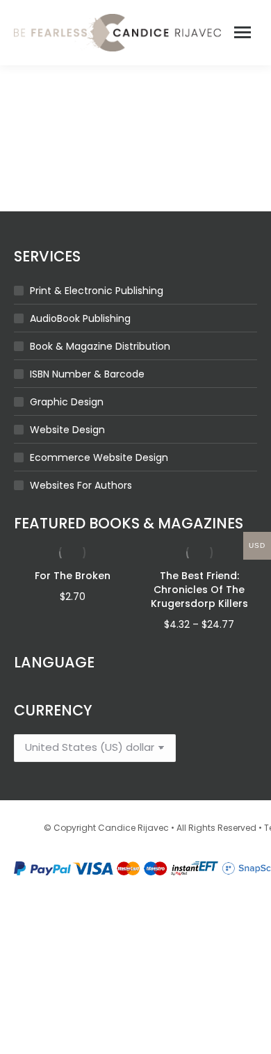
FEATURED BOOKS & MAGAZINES (128, 523)
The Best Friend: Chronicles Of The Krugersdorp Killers (199, 589)
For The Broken (72, 576)
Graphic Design (67, 402)
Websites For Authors (81, 485)
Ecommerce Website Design (99, 457)
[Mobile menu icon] (242, 32)
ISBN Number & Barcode (87, 374)
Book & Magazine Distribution (100, 346)
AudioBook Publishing (80, 318)
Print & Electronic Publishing (96, 291)
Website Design (67, 430)
